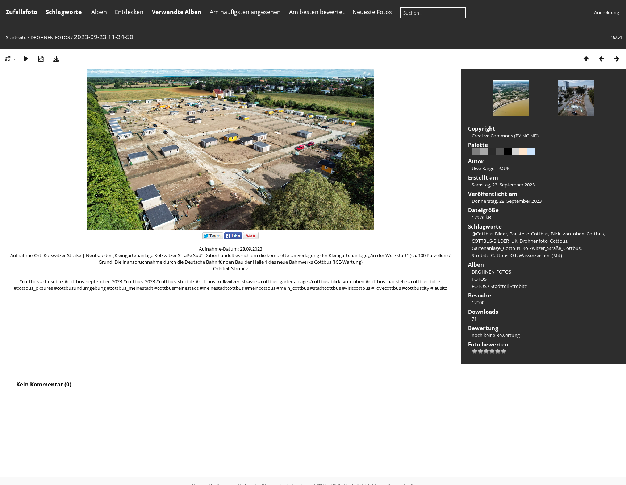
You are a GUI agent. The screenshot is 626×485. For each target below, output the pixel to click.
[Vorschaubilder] (586, 58)
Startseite (16, 37)
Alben (99, 12)
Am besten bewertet (317, 12)
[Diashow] (25, 58)
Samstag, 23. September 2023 (503, 184)
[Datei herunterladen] (56, 58)
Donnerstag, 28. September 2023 (507, 201)
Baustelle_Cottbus (528, 233)
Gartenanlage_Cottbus (496, 248)
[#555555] (500, 151)
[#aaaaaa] (484, 151)
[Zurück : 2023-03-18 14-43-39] (601, 58)
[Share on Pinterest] (251, 237)
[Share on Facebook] (233, 237)
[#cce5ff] (531, 151)
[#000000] (508, 151)
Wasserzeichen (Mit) (540, 255)
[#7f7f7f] (476, 151)
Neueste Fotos (372, 12)
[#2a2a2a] (492, 151)
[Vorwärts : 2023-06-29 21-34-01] (616, 58)
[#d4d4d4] (515, 151)
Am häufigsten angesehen (245, 12)
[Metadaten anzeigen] (41, 58)
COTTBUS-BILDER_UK (494, 241)
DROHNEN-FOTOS (50, 37)
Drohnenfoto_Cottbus (543, 241)
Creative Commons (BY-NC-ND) (505, 135)
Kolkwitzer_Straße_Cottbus (551, 248)
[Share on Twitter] (212, 237)
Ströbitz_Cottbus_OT (494, 255)
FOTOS (479, 279)
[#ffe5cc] (523, 151)
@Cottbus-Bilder (489, 233)
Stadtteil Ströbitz (509, 286)
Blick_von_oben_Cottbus (577, 233)
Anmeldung (606, 12)
